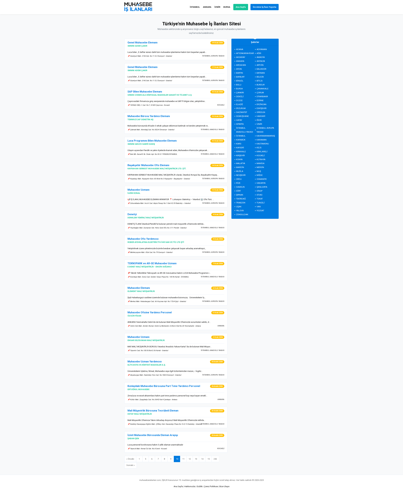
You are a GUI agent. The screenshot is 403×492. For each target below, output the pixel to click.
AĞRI (259, 53)
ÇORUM (260, 92)
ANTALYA (261, 61)
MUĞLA (239, 171)
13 (196, 459)
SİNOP (259, 191)
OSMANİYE (262, 179)
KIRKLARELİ (262, 151)
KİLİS (259, 147)
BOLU (238, 85)
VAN (259, 206)
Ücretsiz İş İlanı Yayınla (264, 7)
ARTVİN (260, 65)
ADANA (239, 49)
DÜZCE (239, 100)
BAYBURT (240, 77)
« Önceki (130, 459)
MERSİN (260, 167)
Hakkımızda (189, 486)
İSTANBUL (195, 7)
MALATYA (240, 163)
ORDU (239, 179)
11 (183, 459)
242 (215, 459)
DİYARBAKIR (262, 96)
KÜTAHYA (261, 159)
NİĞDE (260, 175)
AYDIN (239, 69)
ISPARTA (240, 124)
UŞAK (238, 206)
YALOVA (240, 210)
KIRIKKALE (241, 151)
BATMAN (261, 73)
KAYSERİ (240, 147)
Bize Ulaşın (224, 486)
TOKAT (260, 199)
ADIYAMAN (262, 49)
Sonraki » (130, 465)
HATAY (239, 120)
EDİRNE (260, 100)
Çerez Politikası (211, 486)
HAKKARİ (261, 116)
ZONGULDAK (242, 214)
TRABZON (240, 202)
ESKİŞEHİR (262, 108)
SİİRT (238, 191)
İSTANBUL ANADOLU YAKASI (244, 130)
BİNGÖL (239, 81)
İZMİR (217, 7)
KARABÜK (240, 140)
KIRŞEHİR (240, 155)
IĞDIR (259, 120)
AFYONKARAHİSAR (245, 53)
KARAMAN (262, 140)
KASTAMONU (263, 144)
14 (202, 459)
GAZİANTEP (241, 112)
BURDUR (261, 85)
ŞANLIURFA (262, 187)
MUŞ (259, 171)
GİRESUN (261, 112)
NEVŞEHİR (241, 175)
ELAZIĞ (239, 104)
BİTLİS (260, 81)
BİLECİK (260, 77)
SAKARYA (261, 183)
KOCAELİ (261, 155)
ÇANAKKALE (262, 88)
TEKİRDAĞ (241, 199)
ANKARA (207, 7)
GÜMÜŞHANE (242, 116)
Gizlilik (200, 486)
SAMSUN (240, 187)
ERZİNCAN (261, 104)
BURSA (226, 7)
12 (190, 459)
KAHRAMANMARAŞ (266, 136)
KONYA (239, 159)
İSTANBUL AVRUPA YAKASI (265, 130)
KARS (238, 144)
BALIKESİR (261, 69)
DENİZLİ (240, 96)
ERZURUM (241, 108)
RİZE (238, 183)
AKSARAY (240, 57)
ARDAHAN (241, 65)
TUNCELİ (261, 202)
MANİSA (260, 163)
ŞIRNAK (239, 195)
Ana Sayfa (241, 7)
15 (208, 459)
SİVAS (259, 195)
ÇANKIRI (240, 92)
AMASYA (261, 57)
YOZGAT (260, 210)
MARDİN (240, 167)
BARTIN (239, 73)
